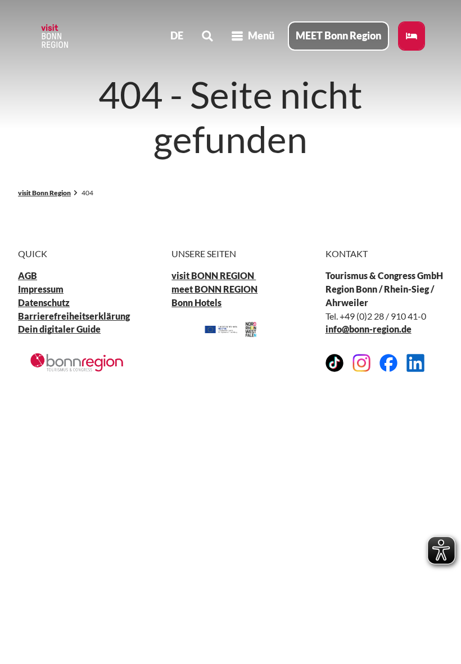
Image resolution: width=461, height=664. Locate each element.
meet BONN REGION (214, 289)
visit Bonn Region (44, 193)
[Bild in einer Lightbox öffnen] (76, 362)
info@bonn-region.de (369, 329)
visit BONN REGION (213, 275)
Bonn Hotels (196, 302)
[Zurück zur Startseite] (54, 36)
